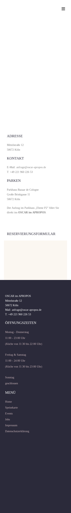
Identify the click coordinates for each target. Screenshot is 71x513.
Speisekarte (11, 407)
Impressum (11, 425)
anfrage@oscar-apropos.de (31, 167)
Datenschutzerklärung (17, 431)
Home (8, 401)
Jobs (7, 419)
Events (9, 413)
